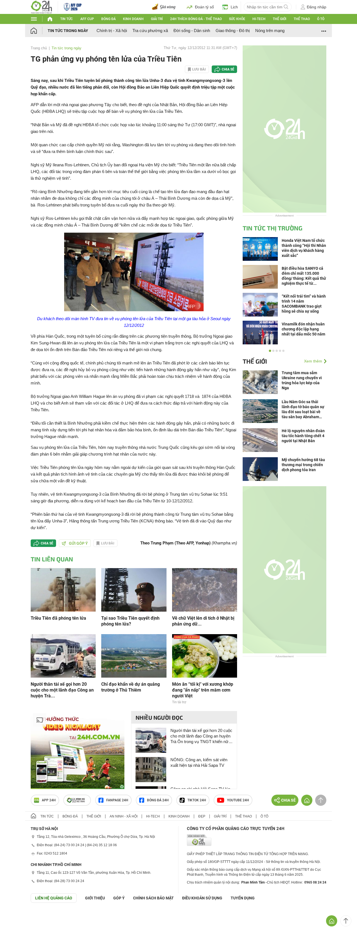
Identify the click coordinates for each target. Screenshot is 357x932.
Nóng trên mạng (269, 30)
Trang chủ (39, 48)
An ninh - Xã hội (124, 816)
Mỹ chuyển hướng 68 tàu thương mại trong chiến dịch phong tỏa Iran (303, 465)
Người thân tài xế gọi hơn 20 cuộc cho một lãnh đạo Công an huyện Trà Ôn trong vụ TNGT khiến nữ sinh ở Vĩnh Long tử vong (201, 736)
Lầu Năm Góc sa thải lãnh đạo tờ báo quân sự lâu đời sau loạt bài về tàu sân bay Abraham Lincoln (303, 409)
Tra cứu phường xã (150, 30)
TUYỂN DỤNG (243, 898)
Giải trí (157, 19)
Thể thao (302, 19)
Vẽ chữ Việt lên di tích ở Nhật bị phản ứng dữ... (203, 621)
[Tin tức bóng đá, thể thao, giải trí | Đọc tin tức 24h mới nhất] (41, 6)
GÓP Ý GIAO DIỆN (16, 916)
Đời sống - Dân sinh (191, 30)
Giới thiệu (95, 898)
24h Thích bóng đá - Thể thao (196, 19)
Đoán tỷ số (204, 7)
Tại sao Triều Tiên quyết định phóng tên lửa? (130, 621)
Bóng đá (108, 19)
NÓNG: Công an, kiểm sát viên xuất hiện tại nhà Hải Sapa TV (198, 762)
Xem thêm (313, 361)
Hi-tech (259, 19)
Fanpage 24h (117, 800)
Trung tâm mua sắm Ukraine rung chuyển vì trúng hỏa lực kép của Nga (302, 380)
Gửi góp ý (78, 543)
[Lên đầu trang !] (345, 920)
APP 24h (49, 800)
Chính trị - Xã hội (112, 30)
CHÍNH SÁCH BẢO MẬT (153, 898)
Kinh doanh (133, 19)
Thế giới (279, 19)
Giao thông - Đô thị (233, 30)
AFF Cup (87, 19)
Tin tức (66, 19)
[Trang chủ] (39, 30)
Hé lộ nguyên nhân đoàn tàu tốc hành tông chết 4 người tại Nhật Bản (303, 436)
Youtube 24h (238, 800)
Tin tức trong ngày (68, 30)
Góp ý (119, 898)
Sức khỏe (237, 19)
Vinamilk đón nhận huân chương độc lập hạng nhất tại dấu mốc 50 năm (303, 329)
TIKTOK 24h (196, 800)
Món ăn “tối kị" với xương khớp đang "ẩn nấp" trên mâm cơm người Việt (202, 690)
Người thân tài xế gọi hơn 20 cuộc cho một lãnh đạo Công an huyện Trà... (62, 690)
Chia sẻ (228, 69)
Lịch (234, 7)
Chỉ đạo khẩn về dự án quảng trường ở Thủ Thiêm (130, 687)
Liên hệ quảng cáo (53, 898)
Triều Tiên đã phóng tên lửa (58, 618)
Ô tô (320, 19)
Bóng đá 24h (158, 800)
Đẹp (201, 816)
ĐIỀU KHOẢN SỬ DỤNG (202, 898)
